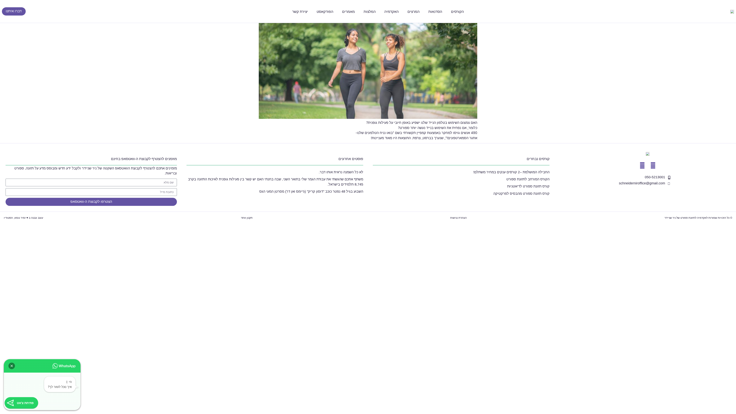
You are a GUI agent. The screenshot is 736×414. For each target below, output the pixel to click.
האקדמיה (391, 11)
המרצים (413, 11)
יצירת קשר (300, 11)
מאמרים (348, 11)
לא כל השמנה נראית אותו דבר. (341, 172)
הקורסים (457, 11)
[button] (11, 366)
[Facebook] (642, 165)
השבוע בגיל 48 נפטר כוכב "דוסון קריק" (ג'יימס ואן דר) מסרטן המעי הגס (311, 191)
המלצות (370, 11)
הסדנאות (435, 11)
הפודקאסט (325, 11)
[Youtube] (653, 165)
